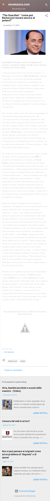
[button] (46, 16)
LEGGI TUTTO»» (40, 413)
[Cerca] (46, 5)
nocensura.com (19, 4)
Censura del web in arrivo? (16, 421)
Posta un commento (13, 370)
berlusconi (12, 361)
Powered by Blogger (26, 491)
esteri (22, 361)
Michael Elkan (31, 496)
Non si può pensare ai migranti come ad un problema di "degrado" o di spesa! (21, 454)
